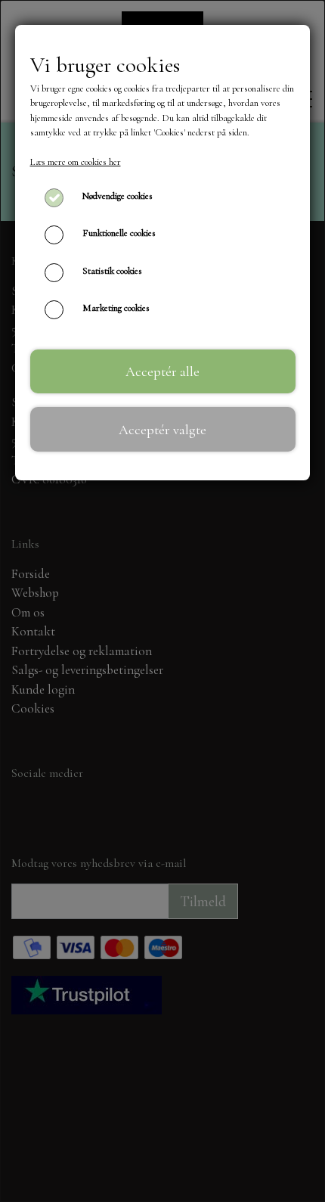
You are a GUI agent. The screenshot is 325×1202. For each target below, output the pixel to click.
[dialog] (162, 601)
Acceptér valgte (162, 429)
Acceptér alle (162, 371)
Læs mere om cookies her (75, 162)
